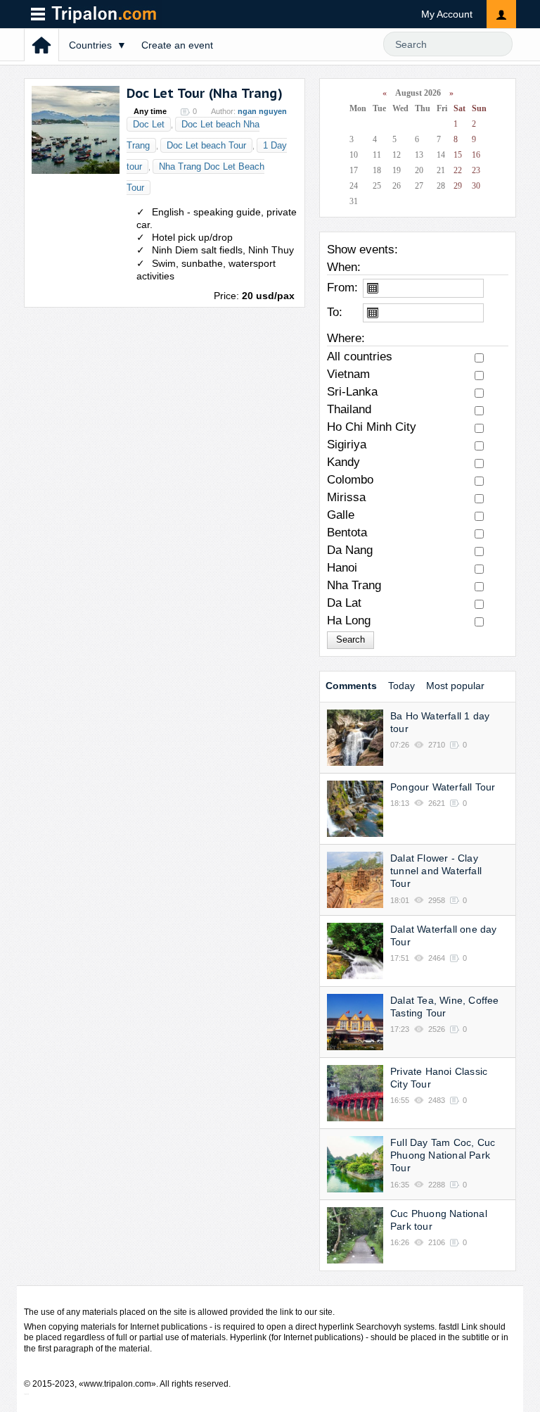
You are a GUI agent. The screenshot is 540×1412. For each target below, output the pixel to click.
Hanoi (342, 567)
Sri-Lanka (352, 391)
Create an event (177, 45)
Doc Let (149, 124)
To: (334, 312)
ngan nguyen (262, 111)
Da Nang (350, 550)
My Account (446, 14)
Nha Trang (354, 585)
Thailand (349, 409)
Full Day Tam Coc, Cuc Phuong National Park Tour (442, 1155)
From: (342, 287)
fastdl (449, 1327)
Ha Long (349, 620)
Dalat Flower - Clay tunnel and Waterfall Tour (436, 870)
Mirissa (346, 497)
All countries (359, 356)
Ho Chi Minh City (371, 427)
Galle (340, 515)
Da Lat (344, 603)
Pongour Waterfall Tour (442, 787)
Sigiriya (346, 444)
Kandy (343, 462)
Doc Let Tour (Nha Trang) (205, 93)
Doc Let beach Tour (206, 145)
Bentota (347, 532)
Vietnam (348, 374)
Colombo (350, 479)
